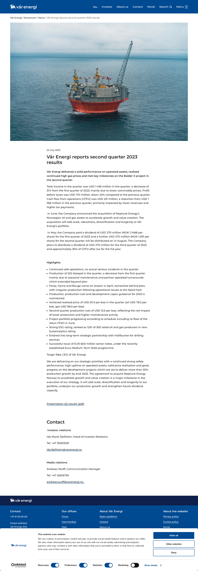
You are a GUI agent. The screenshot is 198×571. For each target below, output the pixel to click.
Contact (138, 6)
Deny (173, 552)
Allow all (173, 535)
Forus (65, 516)
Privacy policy (171, 516)
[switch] (83, 565)
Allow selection (174, 544)
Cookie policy (171, 521)
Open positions (108, 516)
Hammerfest (69, 521)
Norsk (151, 6)
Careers (104, 521)
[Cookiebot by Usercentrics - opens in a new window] (18, 565)
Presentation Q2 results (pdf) (65, 403)
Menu (180, 6)
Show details (151, 565)
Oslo (64, 527)
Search (163, 6)
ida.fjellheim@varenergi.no (64, 449)
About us (122, 6)
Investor (107, 6)
